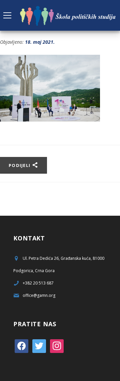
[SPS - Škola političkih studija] (68, 15)
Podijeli (20, 165)
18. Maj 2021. (40, 42)
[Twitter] (39, 346)
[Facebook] (21, 346)
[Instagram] (57, 346)
